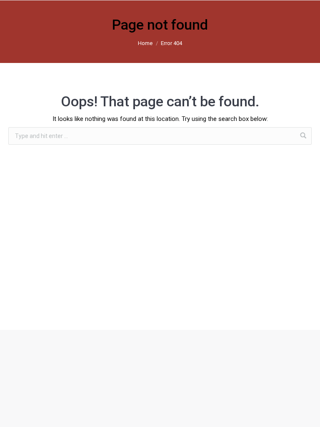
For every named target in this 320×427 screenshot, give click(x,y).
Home (145, 43)
